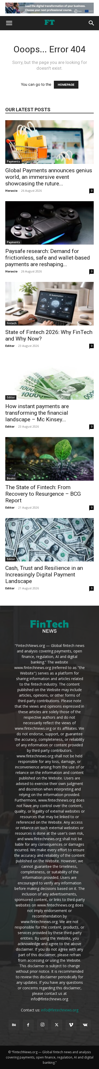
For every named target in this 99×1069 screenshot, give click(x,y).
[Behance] (14, 1025)
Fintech (12, 323)
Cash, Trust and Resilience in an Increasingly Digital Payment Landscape (44, 574)
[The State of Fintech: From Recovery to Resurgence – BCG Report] (49, 458)
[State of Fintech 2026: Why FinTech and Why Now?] (49, 303)
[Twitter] (56, 1025)
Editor (10, 346)
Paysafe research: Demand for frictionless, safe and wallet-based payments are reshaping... (47, 257)
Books (11, 478)
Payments (13, 161)
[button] (9, 23)
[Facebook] (28, 1025)
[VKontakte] (85, 1025)
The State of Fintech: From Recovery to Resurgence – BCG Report (43, 494)
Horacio (11, 190)
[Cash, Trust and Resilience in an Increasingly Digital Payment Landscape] (49, 539)
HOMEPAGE (66, 85)
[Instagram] (42, 1025)
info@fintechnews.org (59, 1009)
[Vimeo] (71, 1025)
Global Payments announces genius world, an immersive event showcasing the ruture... (48, 177)
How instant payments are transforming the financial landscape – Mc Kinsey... (37, 413)
